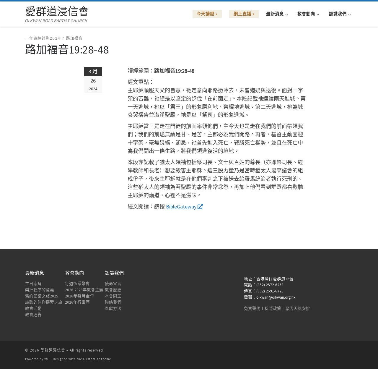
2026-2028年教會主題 (84, 289)
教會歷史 (113, 289)
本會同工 (113, 296)
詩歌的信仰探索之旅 (43, 302)
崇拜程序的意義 (39, 289)
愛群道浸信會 (52, 350)
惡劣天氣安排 (297, 308)
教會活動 (33, 308)
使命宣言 (113, 283)
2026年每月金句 (79, 296)
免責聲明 (252, 308)
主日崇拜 (33, 283)
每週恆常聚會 (77, 283)
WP (46, 359)
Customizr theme (97, 359)
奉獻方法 (113, 308)
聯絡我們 (113, 302)
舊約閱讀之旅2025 (41, 296)
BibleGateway (182, 206)
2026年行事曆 (77, 302)
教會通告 (33, 314)
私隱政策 (273, 308)
